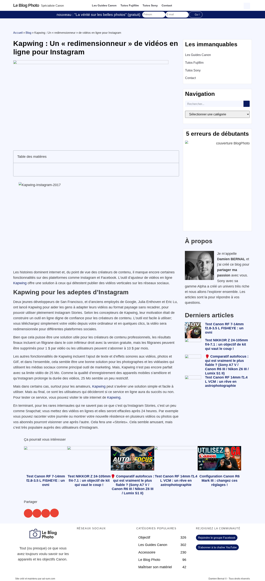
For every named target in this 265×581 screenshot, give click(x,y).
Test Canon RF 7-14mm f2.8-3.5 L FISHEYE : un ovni (224, 328)
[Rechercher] (246, 104)
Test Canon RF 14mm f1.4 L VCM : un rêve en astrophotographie (226, 381)
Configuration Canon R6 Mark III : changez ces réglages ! (219, 480)
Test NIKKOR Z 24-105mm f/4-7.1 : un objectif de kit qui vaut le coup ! (226, 344)
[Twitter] (92, 539)
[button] (247, 5)
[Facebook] (82, 539)
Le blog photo (26, 5)
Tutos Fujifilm (129, 5)
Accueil (18, 32)
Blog (28, 32)
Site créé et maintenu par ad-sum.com (35, 578)
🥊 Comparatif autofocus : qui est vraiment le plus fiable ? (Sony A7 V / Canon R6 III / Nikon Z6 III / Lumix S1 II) (227, 364)
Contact (167, 5)
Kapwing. (114, 397)
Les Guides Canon (104, 5)
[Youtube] (103, 539)
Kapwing (20, 283)
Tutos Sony (150, 5)
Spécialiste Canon (52, 5)
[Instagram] (114, 539)
